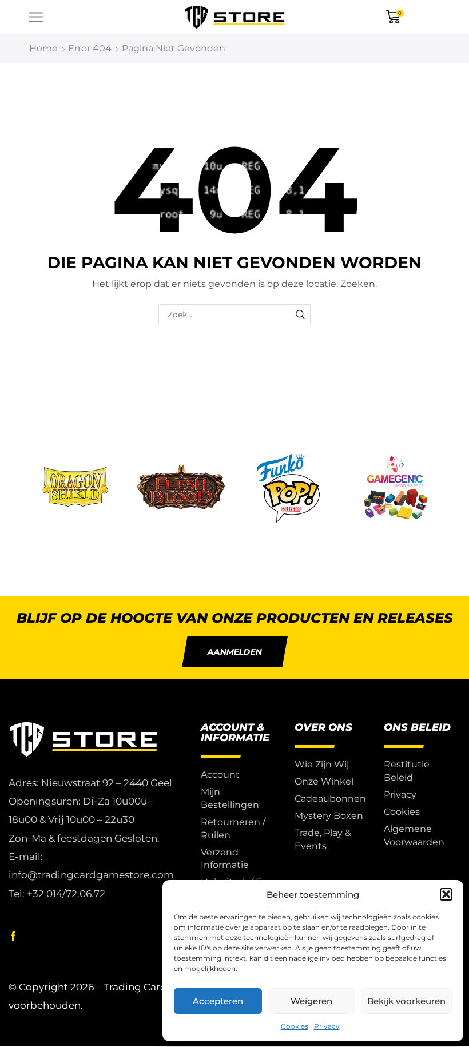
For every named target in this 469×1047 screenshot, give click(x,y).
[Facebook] (13, 936)
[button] (446, 894)
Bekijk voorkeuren (406, 1001)
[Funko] (288, 489)
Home (43, 48)
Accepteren (218, 1001)
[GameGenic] (396, 489)
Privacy (327, 1026)
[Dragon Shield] (74, 489)
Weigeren (311, 1001)
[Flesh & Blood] (181, 489)
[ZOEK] (300, 314)
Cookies (294, 1026)
